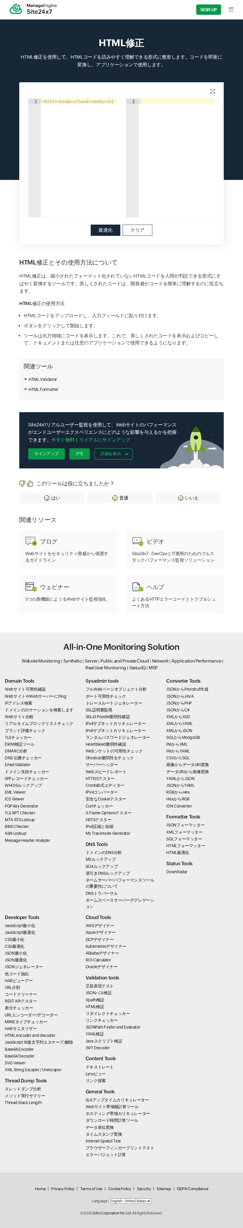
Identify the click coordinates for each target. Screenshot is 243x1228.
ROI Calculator (98, 960)
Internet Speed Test (103, 1141)
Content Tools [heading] (101, 1058)
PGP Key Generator (21, 806)
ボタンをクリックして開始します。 (61, 325)
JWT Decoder (98, 1047)
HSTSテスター (98, 819)
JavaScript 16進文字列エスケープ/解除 (39, 1042)
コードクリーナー (21, 994)
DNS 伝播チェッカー (23, 757)
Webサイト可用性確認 (25, 689)
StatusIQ (137, 667)
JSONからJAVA (180, 696)
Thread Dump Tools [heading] (26, 1081)
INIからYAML (178, 751)
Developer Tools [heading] (22, 917)
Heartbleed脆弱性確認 (106, 744)
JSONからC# (177, 710)
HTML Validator (42, 379)
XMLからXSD (178, 716)
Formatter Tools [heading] (183, 817)
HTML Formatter (43, 389)
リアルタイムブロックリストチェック (39, 723)
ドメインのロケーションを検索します (39, 710)
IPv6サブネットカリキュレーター (116, 730)
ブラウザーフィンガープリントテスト (120, 1147)
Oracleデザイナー (102, 966)
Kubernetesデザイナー (106, 946)
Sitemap (164, 1189)
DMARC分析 (16, 751)
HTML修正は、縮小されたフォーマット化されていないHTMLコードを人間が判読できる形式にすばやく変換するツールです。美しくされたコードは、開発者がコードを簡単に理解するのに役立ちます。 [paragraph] (121, 283)
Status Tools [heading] (179, 863)
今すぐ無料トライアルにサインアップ (90, 440)
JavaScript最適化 (20, 932)
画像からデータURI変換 (187, 764)
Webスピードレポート (106, 771)
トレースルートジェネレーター (114, 703)
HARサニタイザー (21, 1028)
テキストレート (100, 1067)
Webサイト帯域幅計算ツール (112, 1106)
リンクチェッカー (102, 1020)
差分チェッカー (19, 1007)
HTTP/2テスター (100, 778)
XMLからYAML (179, 723)
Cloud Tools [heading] (98, 917)
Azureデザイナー (101, 932)
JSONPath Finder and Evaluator (113, 1027)
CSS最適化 (14, 946)
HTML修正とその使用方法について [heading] (68, 262)
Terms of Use (91, 1189)
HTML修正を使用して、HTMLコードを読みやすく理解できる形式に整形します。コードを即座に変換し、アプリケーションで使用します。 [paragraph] (121, 60)
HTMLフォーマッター (185, 845)
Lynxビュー (96, 1073)
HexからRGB (177, 799)
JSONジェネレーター (24, 966)
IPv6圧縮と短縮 (99, 826)
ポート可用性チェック (106, 696)
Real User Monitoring (105, 667)
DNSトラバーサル (102, 893)
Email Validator (18, 764)
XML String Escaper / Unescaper (33, 1069)
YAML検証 (95, 1034)
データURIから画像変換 (187, 771)
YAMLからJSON (180, 778)
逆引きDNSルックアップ (108, 873)
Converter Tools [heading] (183, 681)
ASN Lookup (15, 833)
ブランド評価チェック (25, 730)
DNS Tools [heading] (97, 844)
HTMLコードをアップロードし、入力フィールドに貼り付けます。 (93, 315)
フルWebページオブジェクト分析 (116, 689)
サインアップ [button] (46, 453)
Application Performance (196, 660)
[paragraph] (121, 303)
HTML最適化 (177, 852)
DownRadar (176, 871)
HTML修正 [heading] (121, 42)
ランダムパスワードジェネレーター (118, 737)
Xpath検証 (95, 999)
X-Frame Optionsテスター (109, 812)
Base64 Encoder (19, 1049)
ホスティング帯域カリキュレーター (118, 1113)
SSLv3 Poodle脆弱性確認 (108, 716)
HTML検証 (95, 1006)
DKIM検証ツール (20, 744)
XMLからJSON (179, 730)
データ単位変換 (100, 1127)
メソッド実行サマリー (25, 1095)
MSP (153, 667)
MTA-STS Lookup (20, 819)
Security (144, 1189)
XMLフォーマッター (184, 832)
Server (91, 660)
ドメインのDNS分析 (104, 852)
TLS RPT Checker (20, 812)
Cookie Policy (119, 1189)
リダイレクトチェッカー (108, 1013)
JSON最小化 (16, 953)
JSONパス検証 (99, 992)
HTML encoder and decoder (30, 1035)
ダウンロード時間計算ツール (112, 1120)
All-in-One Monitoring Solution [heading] (121, 647)
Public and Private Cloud (124, 660)
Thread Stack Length (23, 1102)
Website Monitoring (41, 660)
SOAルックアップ (102, 866)
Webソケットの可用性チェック (114, 751)
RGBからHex (177, 792)
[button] (51, 498)
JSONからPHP (179, 703)
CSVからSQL (177, 757)
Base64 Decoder (19, 1056)
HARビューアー (19, 980)
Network (160, 660)
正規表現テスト (100, 986)
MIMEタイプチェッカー (26, 1021)
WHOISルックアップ (23, 785)
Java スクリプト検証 (104, 1041)
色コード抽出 (17, 973)
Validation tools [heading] (102, 978)
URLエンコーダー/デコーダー (31, 1015)
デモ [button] (80, 453)
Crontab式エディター (105, 785)
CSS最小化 (14, 939)
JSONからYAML (180, 785)
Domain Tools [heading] (19, 681)
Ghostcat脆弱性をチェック (110, 757)
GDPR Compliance (192, 1189)
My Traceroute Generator (108, 833)
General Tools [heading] (100, 1092)
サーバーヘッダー (102, 764)
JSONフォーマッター (185, 825)
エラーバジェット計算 (106, 1154)
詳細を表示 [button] (110, 453)
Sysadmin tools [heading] (102, 681)
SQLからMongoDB (183, 737)
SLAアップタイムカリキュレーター (117, 1100)
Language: (100, 1201)
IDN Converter (179, 806)
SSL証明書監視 (99, 710)
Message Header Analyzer (27, 840)
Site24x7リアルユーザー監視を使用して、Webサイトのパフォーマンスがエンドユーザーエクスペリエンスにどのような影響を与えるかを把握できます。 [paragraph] (102, 432)
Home (40, 1189)
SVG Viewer (15, 1063)
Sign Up (208, 9)
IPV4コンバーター (102, 792)
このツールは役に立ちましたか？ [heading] (75, 483)
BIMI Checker (17, 826)
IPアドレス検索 (18, 703)
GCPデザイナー (100, 939)
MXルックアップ (101, 859)
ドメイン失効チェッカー (27, 771)
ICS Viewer (14, 799)
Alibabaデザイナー (102, 953)
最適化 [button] (105, 230)
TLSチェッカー (18, 737)
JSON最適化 (16, 960)
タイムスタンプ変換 (104, 1134)
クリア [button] (137, 230)
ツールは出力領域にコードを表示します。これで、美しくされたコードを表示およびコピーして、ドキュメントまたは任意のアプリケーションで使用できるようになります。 (121, 339)
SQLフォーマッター (184, 839)
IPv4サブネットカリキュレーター (116, 723)
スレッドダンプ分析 (23, 1089)
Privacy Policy (62, 1189)
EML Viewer (15, 792)
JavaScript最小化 (20, 925)
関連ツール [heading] (38, 366)
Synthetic (72, 660)
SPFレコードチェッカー (26, 778)
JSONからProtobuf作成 (187, 689)
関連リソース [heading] (38, 519)
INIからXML (176, 744)
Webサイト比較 (19, 716)
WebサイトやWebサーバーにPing (35, 696)
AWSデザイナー (100, 925)
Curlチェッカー (99, 806)
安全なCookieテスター (106, 799)
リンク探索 (96, 1080)
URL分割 (12, 987)
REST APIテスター (21, 1001)
